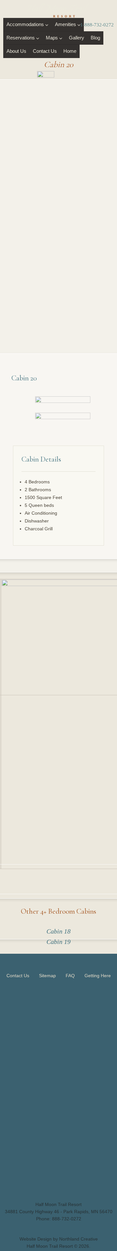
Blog (95, 37)
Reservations (20, 37)
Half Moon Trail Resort (50, 1246)
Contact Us (45, 51)
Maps (52, 37)
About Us (16, 51)
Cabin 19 (58, 941)
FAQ (70, 975)
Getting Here (97, 975)
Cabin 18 (58, 931)
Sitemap (47, 975)
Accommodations (25, 24)
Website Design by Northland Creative (59, 1239)
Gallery (76, 37)
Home (69, 51)
